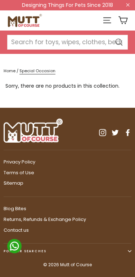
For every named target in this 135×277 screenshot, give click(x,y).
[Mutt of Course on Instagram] (102, 132)
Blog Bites (15, 208)
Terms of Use (19, 172)
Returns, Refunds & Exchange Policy (45, 219)
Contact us (16, 230)
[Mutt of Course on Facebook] (127, 132)
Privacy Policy (19, 161)
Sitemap (13, 183)
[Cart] (122, 20)
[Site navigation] (107, 20)
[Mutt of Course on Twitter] (115, 132)
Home (9, 71)
